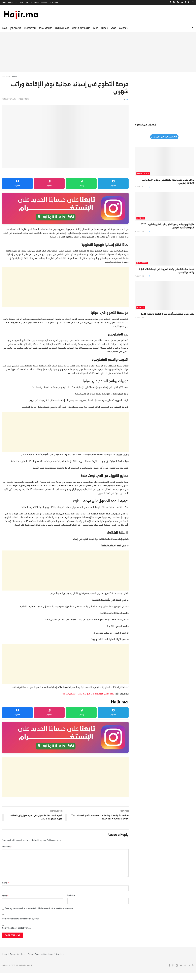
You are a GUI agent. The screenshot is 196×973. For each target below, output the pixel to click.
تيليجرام (113, 185)
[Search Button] (193, 28)
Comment (7, 846)
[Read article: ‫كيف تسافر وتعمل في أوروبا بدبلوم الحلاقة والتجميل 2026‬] (164, 295)
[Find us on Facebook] (169, 965)
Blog (95, 28)
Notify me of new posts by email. (16, 928)
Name (5, 882)
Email (5, 895)
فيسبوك (17, 185)
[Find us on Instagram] (173, 965)
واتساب (81, 185)
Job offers (15, 28)
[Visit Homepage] (21, 15)
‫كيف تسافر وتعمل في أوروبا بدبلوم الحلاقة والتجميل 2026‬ (167, 314)
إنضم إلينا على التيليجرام (162, 136)
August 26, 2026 (142, 187)
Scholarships (45, 28)
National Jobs (62, 28)
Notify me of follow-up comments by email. (20, 919)
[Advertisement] (98, 52)
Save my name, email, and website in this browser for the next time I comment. (39, 909)
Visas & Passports (81, 28)
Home (4, 2)
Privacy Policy (24, 2)
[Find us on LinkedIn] (189, 965)
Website (71, 896)
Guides (104, 28)
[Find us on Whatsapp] (193, 965)
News (113, 28)
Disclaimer (54, 2)
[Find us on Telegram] (177, 965)
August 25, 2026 (142, 318)
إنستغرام (49, 185)
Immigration (30, 28)
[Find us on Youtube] (181, 965)
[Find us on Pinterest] (185, 965)
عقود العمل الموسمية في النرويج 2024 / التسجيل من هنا (88, 694)
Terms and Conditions (39, 2)
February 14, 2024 (10, 99)
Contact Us (12, 2)
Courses (123, 28)
